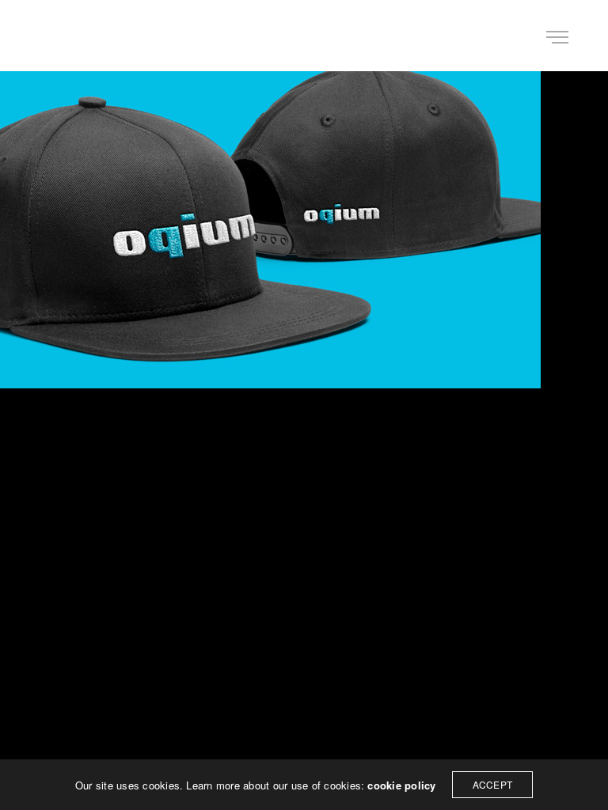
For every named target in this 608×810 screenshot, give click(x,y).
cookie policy (401, 785)
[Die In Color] (66, 35)
